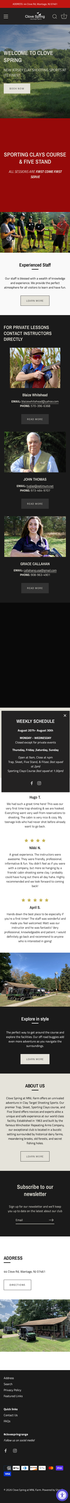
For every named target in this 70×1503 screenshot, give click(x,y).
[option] (35, 71)
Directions (17, 1285)
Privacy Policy (12, 1390)
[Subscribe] (51, 1220)
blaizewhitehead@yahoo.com (40, 401)
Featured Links (13, 1396)
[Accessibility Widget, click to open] (62, 1495)
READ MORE (35, 419)
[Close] (65, 715)
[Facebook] (32, 783)
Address (9, 1378)
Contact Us (11, 1415)
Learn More (35, 1059)
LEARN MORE (35, 301)
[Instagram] (39, 783)
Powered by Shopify (53, 1490)
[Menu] (6, 16)
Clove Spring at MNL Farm (27, 1490)
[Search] (55, 17)
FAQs (7, 1421)
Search (8, 1384)
